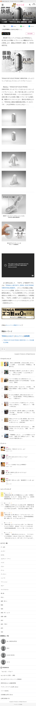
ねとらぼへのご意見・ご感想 (8, 675)
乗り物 (2, 593)
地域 (2, 608)
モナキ (8, 662)
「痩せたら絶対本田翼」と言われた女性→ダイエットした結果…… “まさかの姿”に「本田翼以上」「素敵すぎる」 (22, 364)
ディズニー (3, 574)
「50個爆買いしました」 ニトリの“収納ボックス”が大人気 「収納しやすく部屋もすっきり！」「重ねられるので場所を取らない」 (22, 436)
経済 (2, 628)
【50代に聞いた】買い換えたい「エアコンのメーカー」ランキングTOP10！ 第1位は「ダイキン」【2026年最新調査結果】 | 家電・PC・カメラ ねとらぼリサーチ (19, 516)
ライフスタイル (4, 589)
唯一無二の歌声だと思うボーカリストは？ (16, 472)
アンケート (3, 443)
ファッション (4, 582)
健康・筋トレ (4, 601)
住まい (2, 597)
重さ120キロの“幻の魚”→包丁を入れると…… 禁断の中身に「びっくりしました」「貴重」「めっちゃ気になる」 (21, 428)
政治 (2, 620)
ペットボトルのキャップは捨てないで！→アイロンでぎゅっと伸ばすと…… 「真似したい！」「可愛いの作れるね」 (21, 404)
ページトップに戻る (18, 704)
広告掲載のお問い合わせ (7, 694)
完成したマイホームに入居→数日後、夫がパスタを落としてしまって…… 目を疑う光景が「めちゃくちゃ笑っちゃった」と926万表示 (21, 420)
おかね (2, 555)
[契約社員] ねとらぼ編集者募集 (8, 683)
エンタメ (3, 551)
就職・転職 (3, 616)
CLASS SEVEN (10, 655)
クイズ (2, 562)
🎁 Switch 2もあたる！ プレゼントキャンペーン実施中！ (12, 1)
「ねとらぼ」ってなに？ (7, 671)
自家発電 (26, 336)
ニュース (3, 578)
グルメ (2, 566)
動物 (2, 605)
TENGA (4, 336)
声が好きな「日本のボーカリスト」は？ (15, 449)
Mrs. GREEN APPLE (12, 641)
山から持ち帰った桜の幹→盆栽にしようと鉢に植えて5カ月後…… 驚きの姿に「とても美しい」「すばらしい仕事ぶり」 (22, 412)
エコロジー (10, 336)
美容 (2, 632)
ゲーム (2, 570)
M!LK (8, 648)
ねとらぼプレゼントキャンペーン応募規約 (11, 679)
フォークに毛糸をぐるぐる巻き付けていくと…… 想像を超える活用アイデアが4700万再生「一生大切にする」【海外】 (21, 380)
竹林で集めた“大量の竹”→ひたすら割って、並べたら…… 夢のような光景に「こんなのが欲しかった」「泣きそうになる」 (21, 372)
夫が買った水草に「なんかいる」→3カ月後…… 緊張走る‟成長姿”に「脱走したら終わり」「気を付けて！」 (22, 388)
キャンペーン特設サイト (13, 325)
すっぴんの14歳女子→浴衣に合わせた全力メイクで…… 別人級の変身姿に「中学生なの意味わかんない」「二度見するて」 (21, 396)
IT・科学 (3, 547)
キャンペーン (19, 336)
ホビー (2, 585)
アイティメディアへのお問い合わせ (9, 687)
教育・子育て (4, 624)
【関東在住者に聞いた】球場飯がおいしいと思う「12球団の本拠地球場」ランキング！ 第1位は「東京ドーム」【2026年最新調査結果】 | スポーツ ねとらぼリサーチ (19, 496)
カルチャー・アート (6, 558)
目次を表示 (30, 33)
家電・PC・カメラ (5, 612)
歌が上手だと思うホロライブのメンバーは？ (17, 457)
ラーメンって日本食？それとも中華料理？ (16, 464)
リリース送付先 (4, 690)
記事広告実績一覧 (5, 698)
